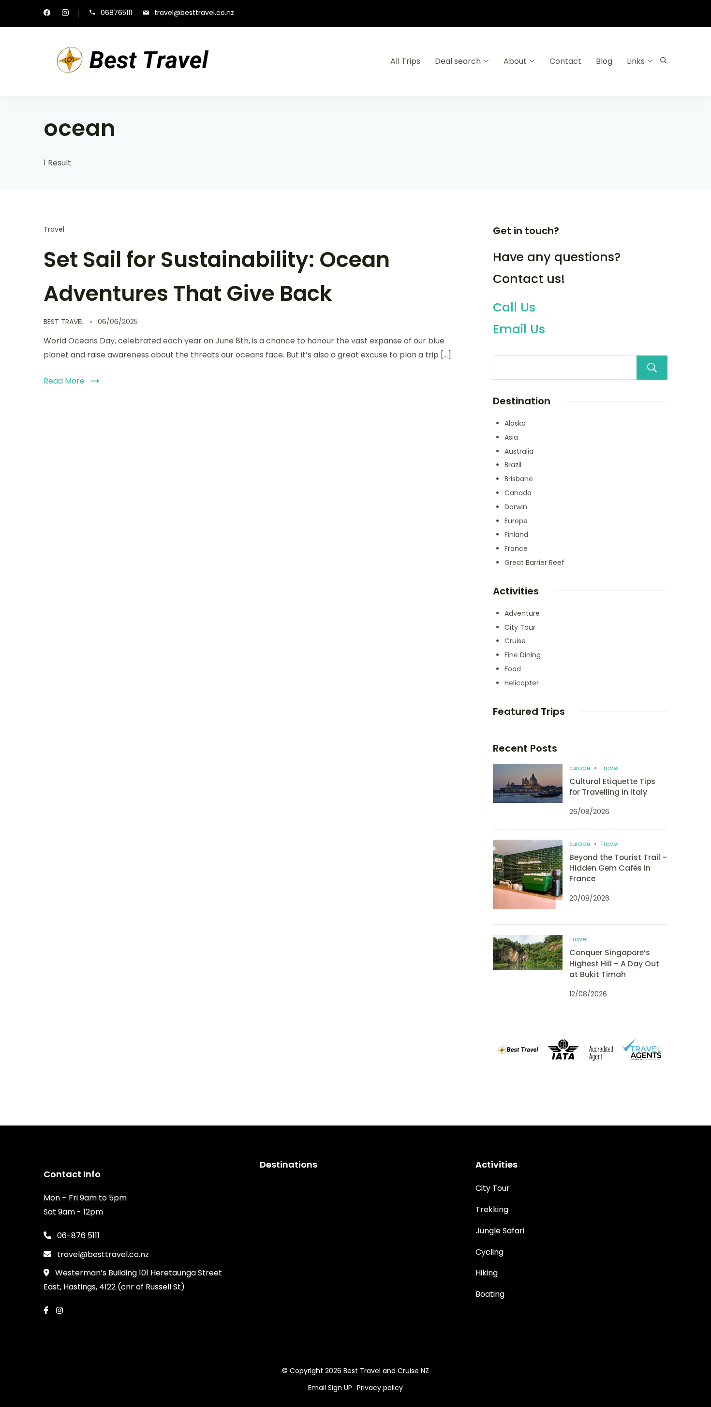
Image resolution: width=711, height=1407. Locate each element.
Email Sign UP (330, 1387)
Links (636, 61)
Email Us (519, 329)
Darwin (515, 507)
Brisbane (518, 479)
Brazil (512, 465)
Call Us (514, 307)
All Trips (405, 61)
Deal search (458, 61)
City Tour (519, 627)
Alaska (515, 423)
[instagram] (65, 13)
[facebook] (47, 13)
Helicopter (521, 683)
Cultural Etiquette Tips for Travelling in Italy (612, 787)
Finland (516, 534)
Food (512, 669)
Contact (565, 61)
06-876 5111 (78, 1235)
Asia (511, 437)
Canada (518, 493)
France (516, 548)
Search (652, 367)
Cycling (489, 1252)
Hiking (486, 1272)
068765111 (116, 12)
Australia (518, 451)
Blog (604, 61)
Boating (489, 1294)
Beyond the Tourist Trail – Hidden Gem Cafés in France (618, 868)
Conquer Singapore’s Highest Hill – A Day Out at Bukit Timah (614, 963)
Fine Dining (522, 655)
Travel (54, 229)
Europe (516, 521)
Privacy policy (380, 1387)
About (515, 61)
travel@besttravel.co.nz (194, 12)
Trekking (491, 1209)
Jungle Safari (499, 1230)
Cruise (515, 641)
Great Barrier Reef (534, 562)
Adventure (522, 613)
